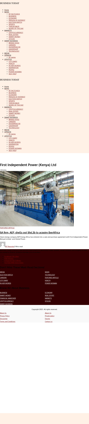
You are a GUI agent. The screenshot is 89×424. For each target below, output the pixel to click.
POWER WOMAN (51, 283)
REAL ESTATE (49, 295)
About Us (3, 313)
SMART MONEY (5, 295)
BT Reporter (9, 246)
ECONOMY (48, 293)
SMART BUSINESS (6, 304)
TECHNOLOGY (50, 275)
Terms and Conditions (7, 321)
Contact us (48, 321)
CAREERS (3, 278)
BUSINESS (3, 293)
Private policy (49, 316)
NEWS (47, 272)
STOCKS (48, 301)
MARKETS (48, 298)
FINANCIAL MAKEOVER (8, 298)
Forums (47, 319)
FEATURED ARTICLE (52, 278)
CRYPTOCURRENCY (7, 301)
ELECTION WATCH (6, 275)
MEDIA (2, 272)
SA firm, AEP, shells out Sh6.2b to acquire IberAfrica (30, 232)
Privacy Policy (5, 316)
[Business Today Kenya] (10, 81)
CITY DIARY (4, 280)
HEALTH (47, 280)
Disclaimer (3, 319)
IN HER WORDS (5, 283)
